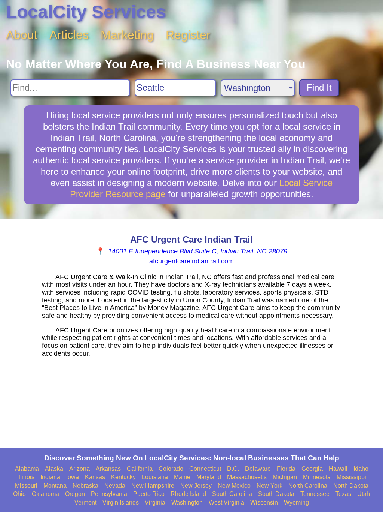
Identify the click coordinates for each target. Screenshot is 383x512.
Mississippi (351, 477)
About (21, 35)
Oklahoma (45, 494)
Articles (69, 35)
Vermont (85, 502)
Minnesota (317, 477)
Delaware (258, 469)
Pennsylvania (109, 494)
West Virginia (226, 502)
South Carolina (232, 494)
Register (188, 35)
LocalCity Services (86, 12)
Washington (187, 502)
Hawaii (338, 469)
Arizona (79, 469)
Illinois (25, 477)
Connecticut (205, 469)
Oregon (75, 494)
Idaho (360, 469)
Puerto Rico (149, 494)
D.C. (233, 469)
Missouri (26, 485)
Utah (363, 494)
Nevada (114, 485)
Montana (55, 485)
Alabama (27, 469)
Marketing (127, 35)
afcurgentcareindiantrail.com (191, 261)
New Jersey (196, 485)
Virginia (155, 502)
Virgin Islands (120, 502)
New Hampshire (152, 485)
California (140, 469)
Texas (343, 494)
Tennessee (315, 494)
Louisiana (155, 477)
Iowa (72, 477)
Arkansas (108, 469)
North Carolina (307, 485)
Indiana (50, 477)
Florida (286, 469)
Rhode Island (188, 494)
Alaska (54, 469)
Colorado (171, 469)
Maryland (208, 477)
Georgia (312, 469)
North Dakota (350, 485)
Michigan (285, 477)
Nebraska (85, 485)
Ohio (19, 494)
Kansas (95, 477)
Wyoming (296, 502)
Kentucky (123, 477)
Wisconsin (264, 502)
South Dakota (276, 494)
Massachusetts (247, 477)
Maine (182, 477)
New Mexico (234, 485)
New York (269, 485)
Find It (319, 87)
